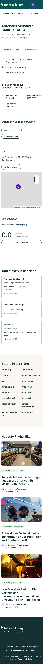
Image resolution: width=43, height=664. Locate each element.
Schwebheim (27, 412)
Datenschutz (20, 647)
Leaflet (17, 207)
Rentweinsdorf (8, 398)
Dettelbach (27, 398)
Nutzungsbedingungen (15, 650)
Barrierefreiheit (32, 647)
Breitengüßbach (29, 381)
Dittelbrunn (27, 387)
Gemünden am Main (31, 375)
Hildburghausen (8, 404)
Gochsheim (27, 392)
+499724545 (12, 67)
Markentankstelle (11, 136)
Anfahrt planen (11, 167)
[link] (21, 287)
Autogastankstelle (11, 130)
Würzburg (6, 370)
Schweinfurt (27, 370)
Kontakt (10, 647)
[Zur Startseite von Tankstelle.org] (12, 4)
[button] (33, 5)
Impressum (35, 650)
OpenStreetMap (27, 207)
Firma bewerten (21, 242)
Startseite (5, 13)
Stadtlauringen (18, 13)
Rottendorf (6, 392)
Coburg (4, 375)
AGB (27, 650)
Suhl (3, 381)
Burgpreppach (8, 387)
